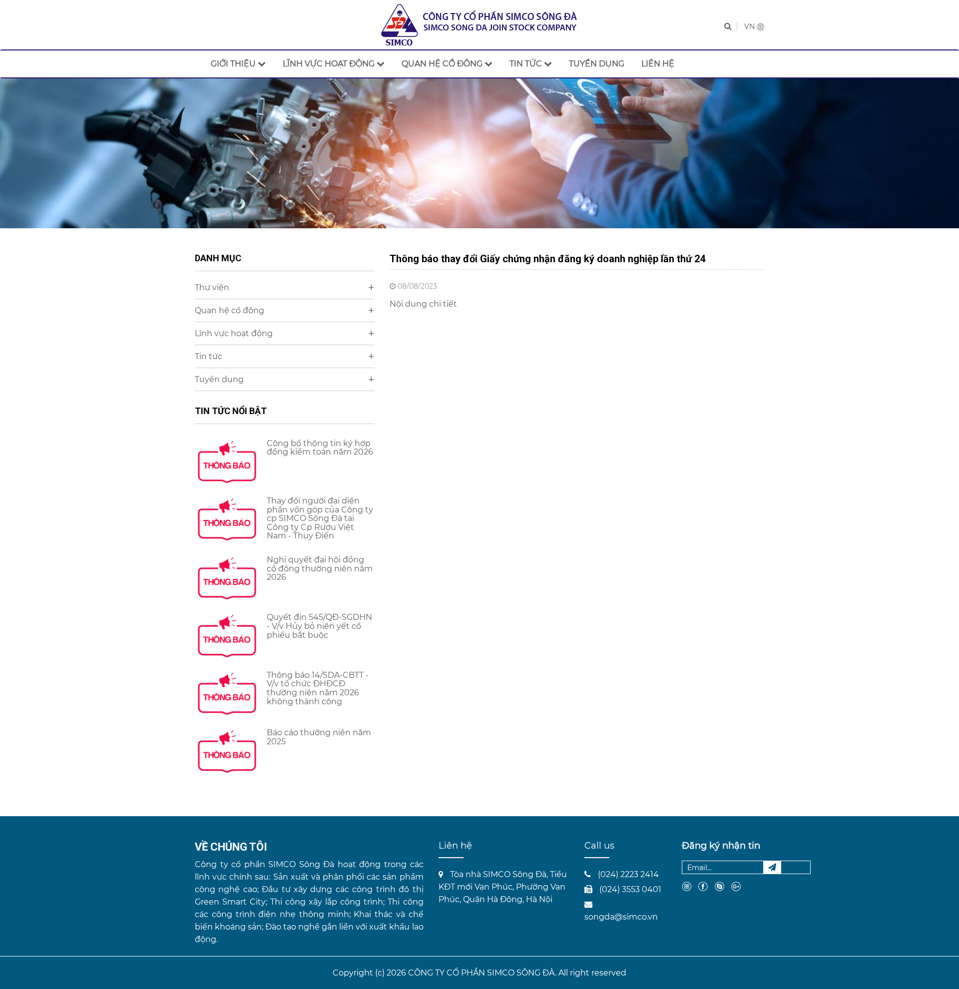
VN (750, 26)
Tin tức (285, 356)
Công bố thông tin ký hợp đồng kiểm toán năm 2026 (320, 448)
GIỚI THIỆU (234, 63)
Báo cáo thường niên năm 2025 (319, 737)
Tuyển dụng (285, 379)
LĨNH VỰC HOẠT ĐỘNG (330, 63)
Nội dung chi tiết (423, 304)
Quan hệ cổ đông (285, 310)
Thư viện (285, 287)
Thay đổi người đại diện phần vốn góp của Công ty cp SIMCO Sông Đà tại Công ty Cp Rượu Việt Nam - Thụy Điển (320, 518)
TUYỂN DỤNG (596, 63)
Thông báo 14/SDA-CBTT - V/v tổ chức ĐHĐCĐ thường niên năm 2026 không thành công (318, 688)
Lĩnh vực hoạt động (285, 333)
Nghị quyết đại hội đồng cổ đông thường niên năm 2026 (320, 568)
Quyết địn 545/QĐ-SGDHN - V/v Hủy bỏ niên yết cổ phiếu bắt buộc (319, 625)
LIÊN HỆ (657, 63)
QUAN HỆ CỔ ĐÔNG (443, 63)
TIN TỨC (526, 63)
